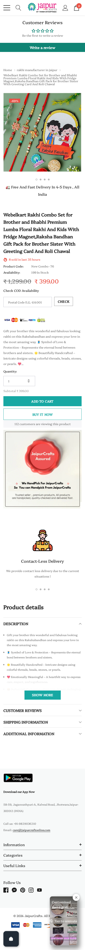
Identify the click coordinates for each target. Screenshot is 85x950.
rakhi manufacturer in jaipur (37, 70)
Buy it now (42, 414)
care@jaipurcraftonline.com (31, 830)
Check (63, 301)
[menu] (6, 7)
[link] (18, 778)
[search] (18, 7)
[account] (65, 7)
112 (17, 424)
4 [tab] (49, 179)
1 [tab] (36, 179)
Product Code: (13, 266)
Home (7, 70)
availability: (11, 272)
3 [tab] (45, 179)
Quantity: (10, 371)
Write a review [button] (42, 47)
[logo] (42, 7)
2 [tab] (40, 179)
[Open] (11, 939)
